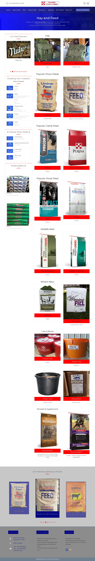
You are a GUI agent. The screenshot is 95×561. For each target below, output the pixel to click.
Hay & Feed (16, 10)
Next (32, 55)
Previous (4, 55)
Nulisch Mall (32, 10)
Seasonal (51, 10)
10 (26, 71)
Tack (24, 10)
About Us (69, 10)
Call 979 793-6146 (83, 10)
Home (8, 10)
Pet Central (60, 10)
